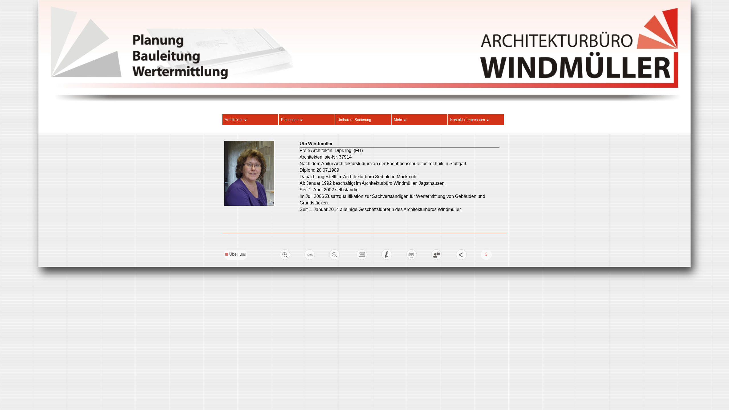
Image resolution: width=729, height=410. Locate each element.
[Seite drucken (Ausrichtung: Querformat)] (411, 259)
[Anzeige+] (285, 259)
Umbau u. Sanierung (354, 120)
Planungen (290, 120)
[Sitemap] (362, 259)
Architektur (234, 120)
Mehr (398, 120)
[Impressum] (386, 259)
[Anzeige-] (334, 259)
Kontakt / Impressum (468, 120)
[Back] (461, 259)
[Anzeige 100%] (310, 259)
